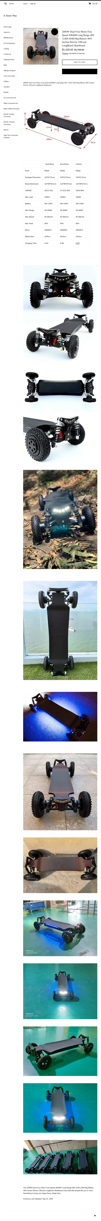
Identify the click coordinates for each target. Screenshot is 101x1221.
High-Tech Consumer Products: (11, 136)
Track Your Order (9, 76)
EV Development (9, 43)
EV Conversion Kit (10, 98)
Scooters (7, 87)
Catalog (6, 49)
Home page (8, 27)
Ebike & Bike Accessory (11, 109)
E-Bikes (6, 81)
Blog (5, 65)
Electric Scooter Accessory (9, 115)
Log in (25, 4)
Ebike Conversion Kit (11, 103)
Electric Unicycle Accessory (9, 123)
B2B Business (8, 38)
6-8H (78, 243)
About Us (7, 32)
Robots (6, 92)
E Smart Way (10, 15)
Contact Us (7, 54)
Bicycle (6, 130)
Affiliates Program (10, 70)
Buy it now (80, 71)
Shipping (65, 53)
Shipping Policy (9, 59)
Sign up (32, 4)
